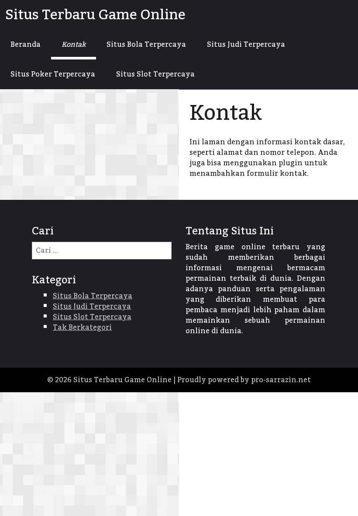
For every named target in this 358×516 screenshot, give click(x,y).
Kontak (74, 45)
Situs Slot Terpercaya (155, 74)
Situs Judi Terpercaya (246, 45)
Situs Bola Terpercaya (146, 45)
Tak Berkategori (82, 328)
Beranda (25, 45)
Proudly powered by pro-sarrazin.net (244, 380)
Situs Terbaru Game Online (95, 15)
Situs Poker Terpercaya (52, 74)
